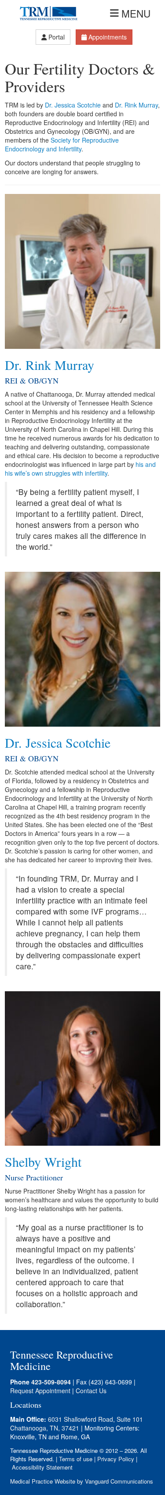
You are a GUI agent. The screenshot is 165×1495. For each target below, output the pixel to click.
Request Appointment (40, 1390)
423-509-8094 (51, 1381)
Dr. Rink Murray (136, 104)
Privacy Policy (115, 1459)
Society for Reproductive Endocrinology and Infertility (62, 144)
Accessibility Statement (42, 1467)
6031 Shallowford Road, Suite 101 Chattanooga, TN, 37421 (76, 1423)
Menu (135, 13)
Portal (56, 36)
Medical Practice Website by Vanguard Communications (81, 1481)
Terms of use (75, 1459)
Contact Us (91, 1390)
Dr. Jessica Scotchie (73, 104)
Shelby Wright (43, 1161)
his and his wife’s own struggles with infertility (80, 468)
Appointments (107, 36)
